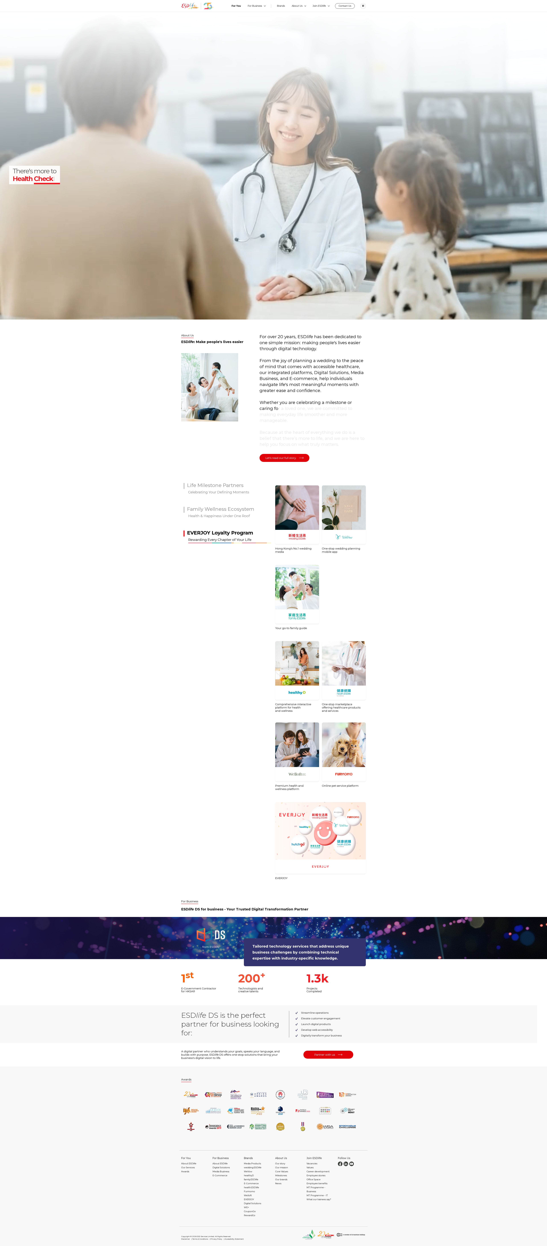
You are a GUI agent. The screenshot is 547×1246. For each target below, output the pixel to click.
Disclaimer (185, 1239)
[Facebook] (340, 1163)
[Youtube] (351, 1163)
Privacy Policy (216, 1239)
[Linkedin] (346, 1163)
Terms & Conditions (200, 1239)
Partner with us (324, 1054)
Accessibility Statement (234, 1239)
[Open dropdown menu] (265, 6)
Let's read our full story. (281, 458)
